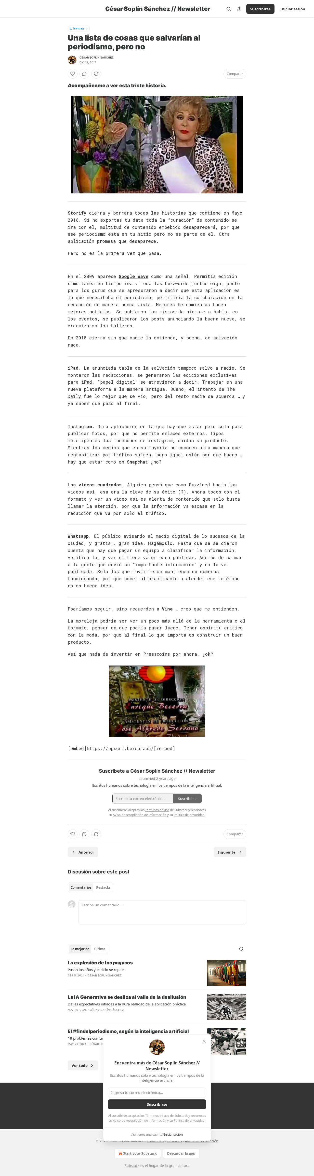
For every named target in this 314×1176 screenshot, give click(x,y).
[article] (157, 973)
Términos (174, 1141)
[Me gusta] (73, 74)
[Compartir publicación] (239, 9)
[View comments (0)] (84, 74)
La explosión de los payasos (100, 963)
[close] (204, 1041)
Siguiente (227, 852)
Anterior (86, 852)
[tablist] (90, 887)
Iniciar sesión (292, 8)
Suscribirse (260, 8)
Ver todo (80, 1065)
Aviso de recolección (201, 1141)
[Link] (61, 85)
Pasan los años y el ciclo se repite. (96, 969)
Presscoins (156, 654)
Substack (132, 1165)
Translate (78, 28)
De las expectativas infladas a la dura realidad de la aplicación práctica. (127, 1004)
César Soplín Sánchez (96, 57)
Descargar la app (181, 1153)
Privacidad (155, 1141)
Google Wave (133, 276)
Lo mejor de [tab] (80, 949)
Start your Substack (140, 1153)
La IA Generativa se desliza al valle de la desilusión (127, 997)
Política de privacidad (189, 1120)
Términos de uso (157, 1115)
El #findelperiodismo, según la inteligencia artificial (128, 1031)
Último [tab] (99, 949)
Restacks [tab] (103, 887)
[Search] (229, 9)
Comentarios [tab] (81, 887)
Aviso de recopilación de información (139, 1120)
